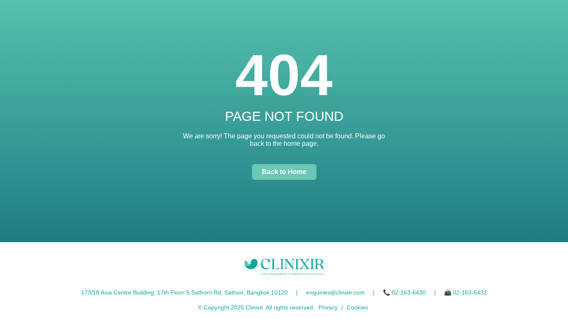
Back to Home (284, 171)
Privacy (328, 307)
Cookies (357, 307)
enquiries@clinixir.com (335, 292)
